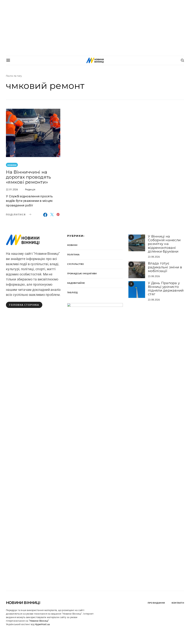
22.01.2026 (12, 189)
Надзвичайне (76, 283)
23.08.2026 (154, 256)
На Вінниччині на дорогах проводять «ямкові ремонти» (28, 177)
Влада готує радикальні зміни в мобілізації (165, 267)
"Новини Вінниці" (39, 620)
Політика (73, 254)
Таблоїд (72, 292)
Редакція (30, 189)
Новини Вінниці (23, 602)
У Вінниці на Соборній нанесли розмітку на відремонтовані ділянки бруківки (164, 243)
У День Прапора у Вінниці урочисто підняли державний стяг (166, 288)
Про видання (156, 602)
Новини (12, 165)
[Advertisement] (95, 28)
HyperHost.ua (42, 624)
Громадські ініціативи (82, 273)
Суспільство (75, 264)
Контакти (178, 602)
